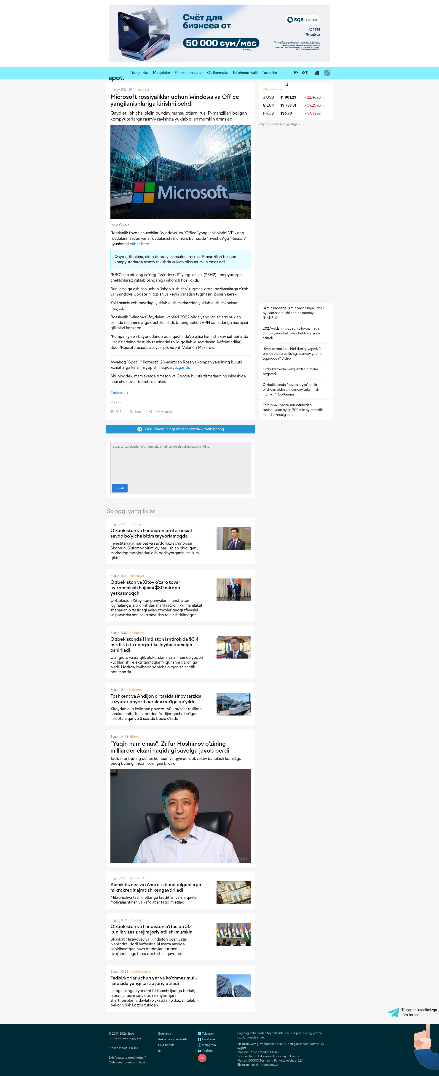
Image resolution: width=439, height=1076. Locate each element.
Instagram (208, 1045)
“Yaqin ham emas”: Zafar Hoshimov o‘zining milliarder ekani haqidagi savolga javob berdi (169, 747)
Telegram (207, 1033)
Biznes (134, 736)
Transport (135, 689)
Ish (160, 1050)
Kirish (120, 488)
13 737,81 (288, 105)
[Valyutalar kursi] (316, 73)
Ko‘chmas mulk (245, 72)
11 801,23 (288, 97)
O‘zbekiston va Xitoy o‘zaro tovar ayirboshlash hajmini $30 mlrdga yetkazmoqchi (145, 587)
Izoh (137, 412)
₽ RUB (268, 113)
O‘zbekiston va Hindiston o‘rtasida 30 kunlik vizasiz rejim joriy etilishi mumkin (151, 929)
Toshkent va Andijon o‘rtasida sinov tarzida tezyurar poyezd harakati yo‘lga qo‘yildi (155, 698)
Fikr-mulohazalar (189, 72)
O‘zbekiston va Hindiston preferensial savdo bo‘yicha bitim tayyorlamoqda (151, 533)
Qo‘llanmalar (218, 72)
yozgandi (181, 367)
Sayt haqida (166, 1045)
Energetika (137, 633)
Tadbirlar (269, 72)
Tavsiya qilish (163, 412)
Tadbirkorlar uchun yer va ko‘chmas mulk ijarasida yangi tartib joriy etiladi (153, 980)
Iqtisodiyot (137, 524)
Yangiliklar (140, 72)
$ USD (268, 97)
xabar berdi (140, 244)
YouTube (207, 1050)
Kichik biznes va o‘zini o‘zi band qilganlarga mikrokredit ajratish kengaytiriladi (155, 887)
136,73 (286, 113)
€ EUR (268, 105)
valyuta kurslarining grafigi (278, 124)
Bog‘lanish (165, 1033)
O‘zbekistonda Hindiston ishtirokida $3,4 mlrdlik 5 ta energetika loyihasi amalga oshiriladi (154, 644)
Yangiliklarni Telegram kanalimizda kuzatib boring (183, 429)
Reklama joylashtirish (172, 1039)
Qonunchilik (137, 878)
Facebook (208, 1039)
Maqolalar (161, 72)
